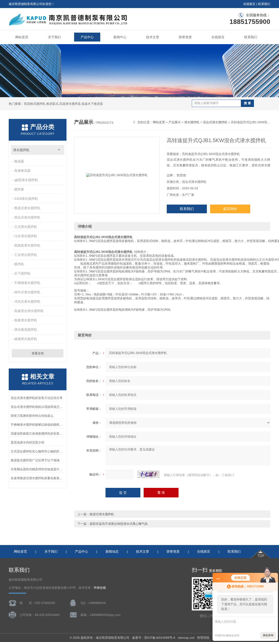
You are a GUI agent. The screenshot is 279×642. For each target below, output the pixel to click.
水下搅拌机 (22, 273)
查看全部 (38, 353)
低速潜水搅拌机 (25, 320)
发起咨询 (268, 635)
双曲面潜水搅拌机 (27, 245)
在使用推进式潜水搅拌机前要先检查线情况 (38, 478)
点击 (59, 150)
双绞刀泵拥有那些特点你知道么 (32, 415)
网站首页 (21, 37)
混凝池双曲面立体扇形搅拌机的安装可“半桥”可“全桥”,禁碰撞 (38, 433)
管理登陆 (203, 637)
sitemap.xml (186, 637)
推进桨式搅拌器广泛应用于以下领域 (35, 460)
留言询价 (230, 209)
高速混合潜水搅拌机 (29, 311)
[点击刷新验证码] (148, 474)
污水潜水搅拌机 (25, 236)
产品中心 (87, 37)
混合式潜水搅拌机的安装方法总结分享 (37, 398)
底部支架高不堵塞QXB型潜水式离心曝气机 (119, 523)
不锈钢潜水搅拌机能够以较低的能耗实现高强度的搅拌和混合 (38, 424)
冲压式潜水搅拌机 (27, 301)
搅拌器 (19, 189)
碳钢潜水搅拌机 (25, 339)
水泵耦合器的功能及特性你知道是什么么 (38, 469)
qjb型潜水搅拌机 (26, 180)
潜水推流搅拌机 (25, 329)
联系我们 (264, 4)
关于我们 (54, 37)
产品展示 (174, 122)
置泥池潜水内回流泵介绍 (27, 442)
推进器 (19, 161)
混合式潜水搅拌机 (27, 217)
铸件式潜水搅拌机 (27, 292)
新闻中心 (119, 37)
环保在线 (100, 587)
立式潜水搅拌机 (25, 226)
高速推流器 (22, 170)
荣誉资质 (185, 37)
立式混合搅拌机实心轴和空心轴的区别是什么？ (38, 451)
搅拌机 (19, 264)
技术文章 (152, 37)
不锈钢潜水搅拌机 (27, 283)
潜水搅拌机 (21, 150)
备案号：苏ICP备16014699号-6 (153, 637)
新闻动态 (112, 551)
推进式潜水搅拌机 (27, 208)
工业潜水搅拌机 (25, 255)
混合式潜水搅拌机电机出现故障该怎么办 (38, 407)
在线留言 (249, 4)
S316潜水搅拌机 (26, 198)
